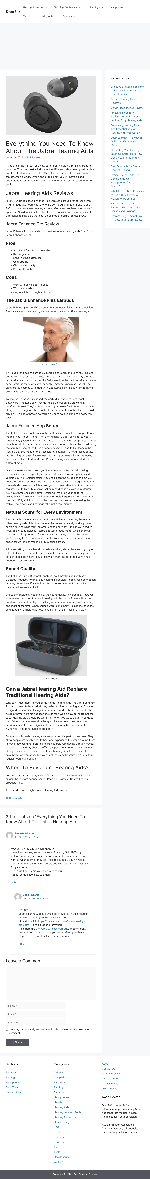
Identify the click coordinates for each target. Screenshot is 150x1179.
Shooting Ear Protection (67, 7)
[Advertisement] (75, 45)
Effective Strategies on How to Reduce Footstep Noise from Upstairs (127, 90)
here (19, 782)
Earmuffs (11, 1072)
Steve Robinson (24, 833)
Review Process (111, 1073)
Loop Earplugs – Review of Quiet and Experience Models (126, 141)
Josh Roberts (31, 894)
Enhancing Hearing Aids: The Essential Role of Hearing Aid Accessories (125, 129)
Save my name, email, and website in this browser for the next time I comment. (49, 1031)
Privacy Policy (110, 1083)
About (105, 1063)
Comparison (61, 1077)
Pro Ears (59, 1137)
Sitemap (93, 1174)
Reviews (67, 16)
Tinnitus (58, 1147)
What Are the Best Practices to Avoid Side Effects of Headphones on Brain (127, 195)
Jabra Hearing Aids (51, 364)
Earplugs (95, 7)
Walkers (58, 1162)
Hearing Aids (46, 16)
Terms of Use (110, 1078)
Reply (13, 882)
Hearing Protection (33, 7)
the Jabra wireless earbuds (52, 928)
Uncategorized (62, 1157)
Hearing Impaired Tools (67, 1112)
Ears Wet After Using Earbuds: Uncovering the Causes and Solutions (125, 207)
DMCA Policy (109, 1088)
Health (58, 1102)
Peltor (57, 1132)
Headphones (116, 7)
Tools (26, 16)
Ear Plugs (59, 1087)
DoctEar (13, 12)
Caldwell (59, 1072)
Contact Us (108, 1068)
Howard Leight (62, 1122)
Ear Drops (59, 1082)
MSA (56, 1127)
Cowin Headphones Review (127, 107)
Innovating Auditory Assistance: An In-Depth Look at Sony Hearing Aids (126, 116)
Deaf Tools (12, 1087)
